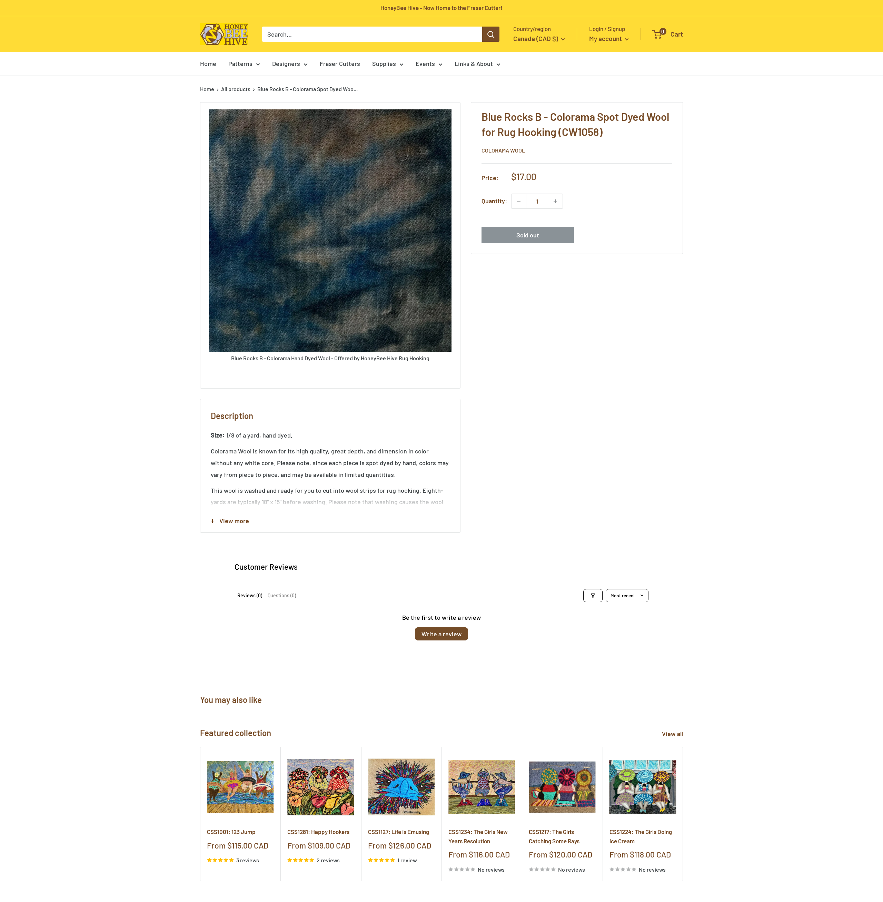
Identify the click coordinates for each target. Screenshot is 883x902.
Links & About (474, 63)
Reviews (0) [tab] (249, 595)
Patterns (240, 63)
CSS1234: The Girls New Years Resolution (478, 836)
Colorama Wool (503, 150)
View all (673, 733)
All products (235, 89)
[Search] (490, 34)
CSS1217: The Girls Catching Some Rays (554, 836)
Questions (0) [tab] (282, 595)
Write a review (441, 634)
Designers (286, 63)
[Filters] (593, 595)
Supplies (384, 63)
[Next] (683, 814)
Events (425, 63)
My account (606, 38)
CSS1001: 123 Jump (231, 831)
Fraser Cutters (340, 63)
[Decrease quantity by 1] (519, 201)
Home (208, 63)
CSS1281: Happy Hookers (318, 831)
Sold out (527, 235)
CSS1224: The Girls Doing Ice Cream (640, 836)
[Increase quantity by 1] (555, 201)
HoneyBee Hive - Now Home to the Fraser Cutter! (441, 7)
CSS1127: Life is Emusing (398, 831)
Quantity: (494, 201)
